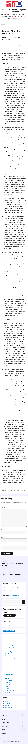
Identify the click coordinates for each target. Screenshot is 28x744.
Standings (7, 682)
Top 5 (6, 686)
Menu (2, 23)
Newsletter (7, 664)
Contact (4, 733)
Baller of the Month (9, 648)
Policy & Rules (20, 490)
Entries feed (8, 703)
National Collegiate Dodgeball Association (14, 10)
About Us (4, 715)
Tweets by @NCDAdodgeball (10, 625)
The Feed (7, 684)
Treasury (7, 688)
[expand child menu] (24, 715)
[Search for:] (12, 602)
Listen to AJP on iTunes (9, 630)
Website (3, 545)
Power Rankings (9, 674)
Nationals (7, 660)
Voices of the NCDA (10, 690)
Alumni (6, 644)
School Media (8, 680)
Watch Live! (8, 692)
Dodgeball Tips (9, 652)
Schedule (4, 719)
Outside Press (8, 668)
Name (3, 529)
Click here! (9, 615)
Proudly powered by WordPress (12, 741)
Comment (4, 507)
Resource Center (6, 722)
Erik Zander (6, 490)
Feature (7, 656)
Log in (6, 701)
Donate (4, 737)
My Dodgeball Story (10, 658)
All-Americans (8, 640)
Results (7, 678)
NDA (6, 662)
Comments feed (9, 705)
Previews (7, 676)
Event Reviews (8, 654)
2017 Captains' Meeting (10, 492)
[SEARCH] (23, 602)
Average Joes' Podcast (11, 646)
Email (3, 537)
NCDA (3, 741)
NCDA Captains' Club (13, 595)
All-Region (7, 642)
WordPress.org (8, 707)
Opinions (7, 666)
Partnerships (8, 670)
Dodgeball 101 (8, 650)
